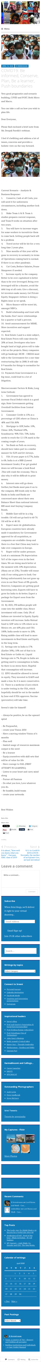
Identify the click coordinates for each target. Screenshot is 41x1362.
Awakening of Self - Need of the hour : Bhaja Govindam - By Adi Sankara (20, 1237)
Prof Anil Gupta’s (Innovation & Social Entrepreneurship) (20, 1025)
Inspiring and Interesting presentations (17, 999)
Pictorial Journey (14, 989)
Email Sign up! (15, 930)
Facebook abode (13, 995)
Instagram (11, 1004)
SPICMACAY (12, 1074)
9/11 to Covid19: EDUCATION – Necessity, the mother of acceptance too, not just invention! (30, 853)
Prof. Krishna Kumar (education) (20, 1030)
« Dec (7, 1301)
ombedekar (15, 1209)
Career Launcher (13, 1068)
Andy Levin (11, 1092)
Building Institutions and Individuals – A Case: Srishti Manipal (20, 1346)
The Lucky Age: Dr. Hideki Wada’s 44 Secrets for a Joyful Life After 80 (21, 1231)
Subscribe (9, 901)
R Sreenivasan (21, 66)
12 (34, 1278)
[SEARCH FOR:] (20, 951)
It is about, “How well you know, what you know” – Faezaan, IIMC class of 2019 (10, 852)
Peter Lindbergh (13, 1095)
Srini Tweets (10, 1110)
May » (14, 1301)
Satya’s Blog (12, 1021)
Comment (31, 892)
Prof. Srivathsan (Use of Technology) (16, 1034)
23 (20, 1289)
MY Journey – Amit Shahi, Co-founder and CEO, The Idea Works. (21, 1244)
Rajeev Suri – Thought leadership (20, 1044)
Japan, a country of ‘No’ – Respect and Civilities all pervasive (19, 1340)
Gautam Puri (12, 1050)
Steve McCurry (13, 1098)
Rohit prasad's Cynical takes (18, 1041)
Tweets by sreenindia (14, 1116)
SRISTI (10, 1071)
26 (34, 1289)
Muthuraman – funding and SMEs (20, 1047)
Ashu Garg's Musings (15, 1038)
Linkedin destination (15, 992)
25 (29, 1289)
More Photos (10, 1156)
